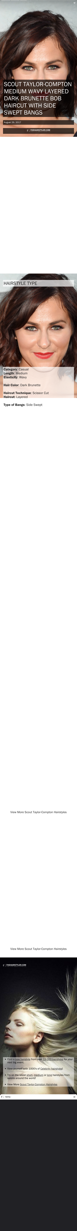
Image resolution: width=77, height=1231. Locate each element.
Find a (11, 1059)
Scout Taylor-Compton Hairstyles (38, 1084)
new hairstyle (22, 1059)
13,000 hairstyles (53, 1059)
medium (38, 1075)
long (49, 1075)
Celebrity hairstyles (51, 1068)
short (29, 1075)
